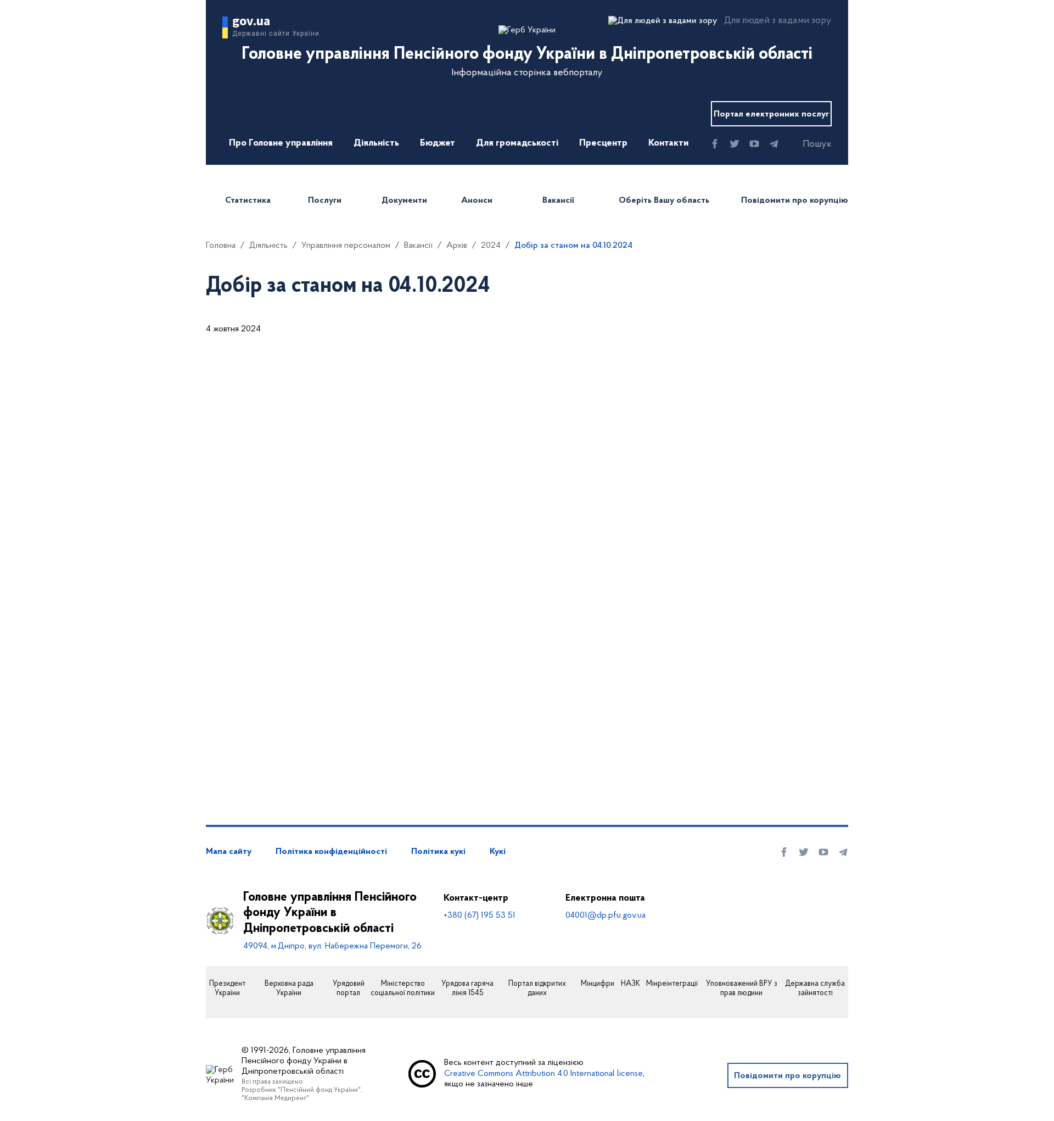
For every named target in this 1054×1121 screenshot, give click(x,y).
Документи (404, 200)
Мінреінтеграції (672, 984)
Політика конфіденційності (331, 851)
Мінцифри (597, 984)
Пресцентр (603, 143)
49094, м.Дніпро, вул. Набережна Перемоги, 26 (332, 946)
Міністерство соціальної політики (403, 988)
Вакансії (558, 200)
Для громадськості (517, 143)
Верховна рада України (289, 988)
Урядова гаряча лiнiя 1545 (467, 988)
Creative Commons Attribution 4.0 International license (543, 1073)
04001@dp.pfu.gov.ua (605, 915)
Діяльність (376, 143)
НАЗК (630, 984)
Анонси (476, 200)
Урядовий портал (349, 988)
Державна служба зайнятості (815, 988)
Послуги (324, 200)
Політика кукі (438, 851)
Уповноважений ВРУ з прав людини (741, 988)
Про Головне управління (281, 143)
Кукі (498, 851)
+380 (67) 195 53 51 (479, 915)
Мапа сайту (228, 851)
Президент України (227, 988)
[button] (807, 144)
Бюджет (437, 143)
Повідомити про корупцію (794, 200)
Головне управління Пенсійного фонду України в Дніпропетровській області (330, 913)
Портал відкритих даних (537, 988)
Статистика (248, 200)
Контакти (668, 143)
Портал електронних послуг (771, 114)
